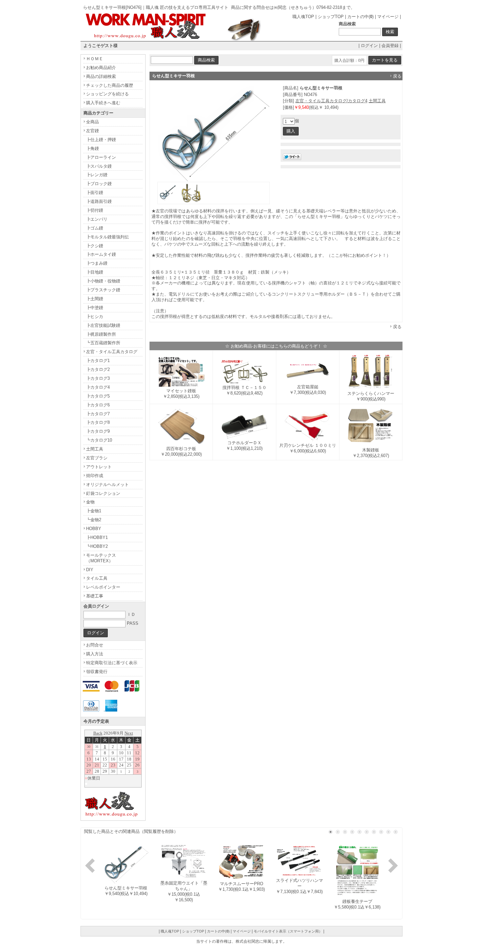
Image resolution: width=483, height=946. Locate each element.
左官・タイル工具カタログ (111, 351)
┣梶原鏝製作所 (101, 334)
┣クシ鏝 (94, 245)
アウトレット (99, 466)
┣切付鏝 (94, 210)
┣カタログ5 (98, 396)
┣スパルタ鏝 (99, 166)
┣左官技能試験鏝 (103, 325)
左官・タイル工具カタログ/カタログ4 (331, 100)
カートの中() (360, 16)
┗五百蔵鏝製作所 (103, 342)
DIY (89, 569)
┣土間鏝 (94, 298)
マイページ (388, 16)
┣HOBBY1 (97, 537)
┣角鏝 (92, 148)
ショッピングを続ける (107, 93)
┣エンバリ (96, 219)
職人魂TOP (303, 16)
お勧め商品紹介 (101, 67)
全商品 (92, 121)
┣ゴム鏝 (94, 228)
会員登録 (390, 45)
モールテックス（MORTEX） (101, 558)
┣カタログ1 (98, 360)
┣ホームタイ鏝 (101, 254)
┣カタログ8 (98, 422)
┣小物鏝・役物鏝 (103, 281)
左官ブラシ (96, 457)
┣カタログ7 (98, 413)
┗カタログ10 (99, 440)
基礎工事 (94, 596)
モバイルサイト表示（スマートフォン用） (288, 931)
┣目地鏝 (94, 272)
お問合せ (94, 645)
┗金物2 (93, 519)
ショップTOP (331, 16)
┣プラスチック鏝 (103, 289)
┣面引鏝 (94, 192)
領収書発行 (96, 671)
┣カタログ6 (98, 404)
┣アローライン (101, 157)
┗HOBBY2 (97, 546)
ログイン (369, 45)
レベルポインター (103, 587)
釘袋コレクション (103, 493)
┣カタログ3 (98, 378)
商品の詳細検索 (101, 76)
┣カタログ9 (98, 431)
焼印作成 (94, 475)
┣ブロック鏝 (99, 183)
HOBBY (93, 528)
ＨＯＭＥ (94, 58)
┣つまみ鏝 (96, 263)
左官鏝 (92, 130)
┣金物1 (93, 510)
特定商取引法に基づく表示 (111, 662)
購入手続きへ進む (103, 102)
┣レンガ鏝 (96, 174)
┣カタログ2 (98, 369)
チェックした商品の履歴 (109, 85)
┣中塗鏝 (94, 307)
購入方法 (94, 653)
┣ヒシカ (94, 316)
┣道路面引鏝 (99, 201)
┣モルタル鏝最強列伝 (107, 236)
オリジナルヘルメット (107, 484)
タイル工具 (96, 578)
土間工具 (377, 100)
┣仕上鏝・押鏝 (101, 139)
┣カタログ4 (98, 387)
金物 (90, 501)
